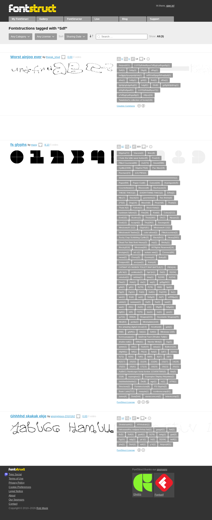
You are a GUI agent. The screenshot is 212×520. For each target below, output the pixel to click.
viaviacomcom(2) (153, 396)
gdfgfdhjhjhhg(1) (170, 85)
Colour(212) (169, 212)
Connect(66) (168, 252)
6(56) (130, 356)
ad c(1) (137, 252)
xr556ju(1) (173, 297)
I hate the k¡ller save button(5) (133, 158)
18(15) (154, 366)
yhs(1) (122, 444)
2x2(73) (145, 163)
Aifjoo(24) (148, 95)
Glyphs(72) (124, 153)
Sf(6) (121, 332)
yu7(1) (122, 317)
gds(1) (169, 327)
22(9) (121, 376)
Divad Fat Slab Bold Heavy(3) (133, 242)
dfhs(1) (164, 80)
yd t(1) (143, 439)
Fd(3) (141, 292)
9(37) (159, 356)
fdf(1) (133, 352)
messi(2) (123, 257)
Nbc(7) (122, 198)
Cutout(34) (155, 183)
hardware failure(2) (128, 212)
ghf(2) (143, 80)
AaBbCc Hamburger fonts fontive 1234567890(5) (142, 371)
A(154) (172, 277)
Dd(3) (162, 272)
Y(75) (139, 312)
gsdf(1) (141, 434)
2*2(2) (122, 203)
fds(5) (173, 371)
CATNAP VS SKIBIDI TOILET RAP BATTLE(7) (141, 267)
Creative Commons (126, 106)
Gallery (43, 19)
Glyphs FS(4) (141, 168)
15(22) (122, 366)
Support (154, 19)
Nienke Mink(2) (155, 342)
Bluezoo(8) (144, 188)
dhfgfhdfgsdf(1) (126, 90)
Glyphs (137, 494)
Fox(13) (155, 158)
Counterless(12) (126, 188)
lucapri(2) (135, 222)
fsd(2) (154, 352)
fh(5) (121, 434)
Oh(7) (162, 217)
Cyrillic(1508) (125, 168)
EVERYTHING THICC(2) (151, 193)
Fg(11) (132, 292)
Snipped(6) (124, 262)
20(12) (176, 366)
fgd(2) (169, 287)
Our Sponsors (16, 499)
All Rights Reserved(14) (162, 247)
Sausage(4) (163, 222)
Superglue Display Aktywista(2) (159, 376)
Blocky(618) (124, 247)
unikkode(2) (136, 272)
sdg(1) (132, 439)
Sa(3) (157, 302)
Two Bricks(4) (166, 198)
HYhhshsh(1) (143, 424)
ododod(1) (124, 277)
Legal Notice (16, 491)
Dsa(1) (122, 282)
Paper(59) (123, 183)
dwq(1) (150, 277)
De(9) (143, 381)
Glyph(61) (144, 227)
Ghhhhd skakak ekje (28, 416)
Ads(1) (133, 282)
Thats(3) (172, 203)
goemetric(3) (149, 198)
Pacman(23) (124, 173)
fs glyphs (18, 145)
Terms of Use (16, 478)
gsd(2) (173, 434)
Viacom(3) (138, 153)
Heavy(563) (173, 237)
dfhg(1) (154, 70)
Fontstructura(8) (142, 386)
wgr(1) (153, 381)
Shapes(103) (146, 317)
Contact (13, 503)
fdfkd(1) (139, 342)
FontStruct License (126, 402)
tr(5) (131, 312)
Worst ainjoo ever (26, 57)
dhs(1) (122, 80)
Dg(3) (121, 292)
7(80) (140, 356)
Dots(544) (136, 396)
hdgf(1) (144, 85)
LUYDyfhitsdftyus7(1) (148, 90)
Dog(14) (133, 203)
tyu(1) (149, 312)
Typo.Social (15, 474)
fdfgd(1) (170, 307)
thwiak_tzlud (53, 57)
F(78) (150, 287)
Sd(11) (142, 332)
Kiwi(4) (156, 212)
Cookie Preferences (20, 487)
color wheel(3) (150, 232)
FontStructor (74, 19)
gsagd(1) (160, 429)
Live (97, 19)
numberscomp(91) (161, 391)
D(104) (173, 272)
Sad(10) (145, 347)
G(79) (140, 287)
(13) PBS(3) (140, 173)
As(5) (147, 302)
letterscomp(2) (172, 396)
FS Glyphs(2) (160, 386)
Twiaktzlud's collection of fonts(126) (135, 100)
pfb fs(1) (123, 272)
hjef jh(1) (151, 272)
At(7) (161, 297)
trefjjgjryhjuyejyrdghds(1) (130, 75)
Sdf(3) (122, 70)
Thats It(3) (124, 208)
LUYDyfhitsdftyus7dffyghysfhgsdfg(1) (152, 65)
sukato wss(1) (151, 252)
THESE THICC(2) (127, 193)
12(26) (154, 361)
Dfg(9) (144, 70)
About (12, 495)
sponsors (162, 469)
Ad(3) (140, 307)
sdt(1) (143, 444)
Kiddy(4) (152, 262)
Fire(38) (144, 212)
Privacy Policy (16, 482)
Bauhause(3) (159, 188)
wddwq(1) (137, 277)
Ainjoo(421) (124, 65)
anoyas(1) (138, 262)
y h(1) (152, 444)
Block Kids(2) (153, 208)
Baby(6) (162, 257)
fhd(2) (154, 80)
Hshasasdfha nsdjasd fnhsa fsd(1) (135, 429)
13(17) (165, 361)
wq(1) (152, 282)
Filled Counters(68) (128, 163)
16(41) (133, 366)
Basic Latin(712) (126, 391)
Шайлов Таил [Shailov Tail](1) (153, 337)
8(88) (149, 356)
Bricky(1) (165, 242)
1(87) (163, 352)
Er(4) (131, 297)
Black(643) (158, 237)
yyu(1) (169, 312)
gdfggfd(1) (165, 282)
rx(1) (163, 381)
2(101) (174, 352)
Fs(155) (162, 292)
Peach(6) (159, 203)
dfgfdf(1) (123, 352)
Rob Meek (42, 508)
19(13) (165, 366)
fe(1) (173, 292)
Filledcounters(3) (169, 232)
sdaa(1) (156, 347)
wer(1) (122, 297)
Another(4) (156, 327)
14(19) (175, 361)
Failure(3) (137, 208)
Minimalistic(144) (150, 322)
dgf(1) (121, 312)
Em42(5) (123, 217)
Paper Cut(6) (139, 183)
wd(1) (133, 347)
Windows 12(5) (167, 332)
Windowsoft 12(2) (162, 227)
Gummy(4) (149, 257)
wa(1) (121, 307)
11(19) (143, 361)
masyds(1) (144, 391)
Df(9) (159, 287)
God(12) (123, 222)
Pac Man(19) (158, 168)
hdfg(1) (132, 80)
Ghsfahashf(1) (125, 424)
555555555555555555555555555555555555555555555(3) (148, 178)
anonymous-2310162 (63, 416)
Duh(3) (132, 444)
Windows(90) (141, 247)
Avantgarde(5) (171, 183)
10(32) (133, 361)
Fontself (159, 494)
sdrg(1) (162, 434)
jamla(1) (134, 322)
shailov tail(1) (125, 342)
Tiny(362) (149, 222)
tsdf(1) (173, 439)
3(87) (168, 356)
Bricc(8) (151, 153)
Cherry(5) (135, 257)
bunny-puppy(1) (126, 337)
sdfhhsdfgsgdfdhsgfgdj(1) (158, 75)
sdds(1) (122, 302)
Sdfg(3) (132, 70)
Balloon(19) (170, 347)
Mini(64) (122, 322)
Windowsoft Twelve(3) (129, 232)
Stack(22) (134, 198)
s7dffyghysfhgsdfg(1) (129, 95)
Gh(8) (155, 85)
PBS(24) (171, 267)
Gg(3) (169, 342)
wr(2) (140, 297)
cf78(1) (173, 381)
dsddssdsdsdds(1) (127, 381)
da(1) (142, 282)
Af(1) (131, 307)
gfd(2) (121, 287)
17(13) (143, 366)
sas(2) (167, 302)
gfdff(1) (131, 332)
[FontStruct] (37, 11)
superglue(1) (134, 376)
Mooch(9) (145, 203)
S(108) (161, 277)
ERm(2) (170, 193)
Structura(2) (124, 386)
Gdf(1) (152, 292)
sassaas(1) (135, 302)
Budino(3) (136, 217)
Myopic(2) (174, 217)
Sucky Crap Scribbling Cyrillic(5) (134, 237)
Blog (125, 19)
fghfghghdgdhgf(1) (128, 85)
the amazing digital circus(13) (133, 327)
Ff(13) (144, 352)
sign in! (170, 5)
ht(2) (153, 439)
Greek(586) (158, 163)
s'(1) (149, 307)
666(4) (132, 317)
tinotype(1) (124, 252)
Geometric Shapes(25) (168, 317)
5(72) (121, 356)
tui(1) (159, 312)
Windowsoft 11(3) (127, 227)
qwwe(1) (123, 347)
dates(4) (123, 396)
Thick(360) (150, 217)
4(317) (122, 361)
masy (34, 144)
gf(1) (131, 287)
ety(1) (154, 242)
